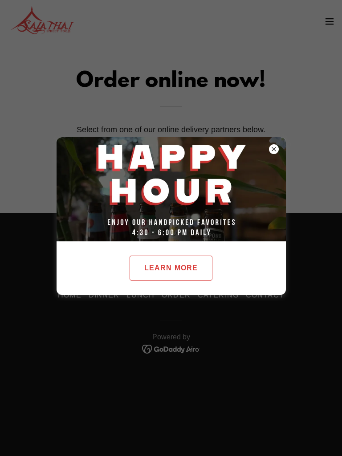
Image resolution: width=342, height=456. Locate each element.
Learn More (171, 268)
